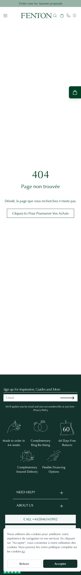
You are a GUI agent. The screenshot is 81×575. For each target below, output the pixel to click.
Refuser (24, 564)
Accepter (60, 564)
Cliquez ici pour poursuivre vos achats (40, 213)
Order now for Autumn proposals (40, 3)
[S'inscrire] (71, 397)
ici (23, 551)
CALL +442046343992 (40, 519)
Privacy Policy (40, 410)
